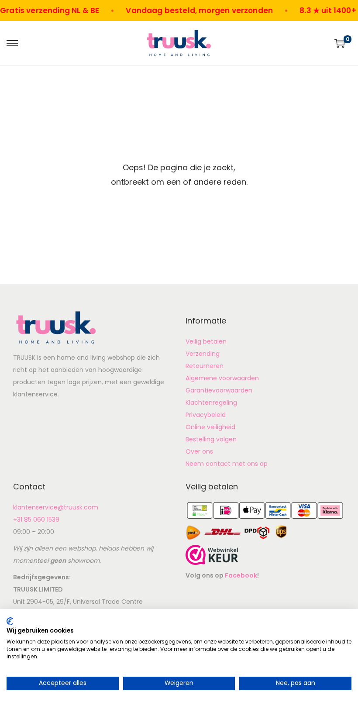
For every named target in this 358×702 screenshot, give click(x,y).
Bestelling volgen (211, 439)
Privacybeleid (206, 414)
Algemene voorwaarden (222, 378)
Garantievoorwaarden (219, 390)
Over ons (199, 451)
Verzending (203, 353)
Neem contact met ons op (227, 463)
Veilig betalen (206, 341)
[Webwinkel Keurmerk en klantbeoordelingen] (212, 554)
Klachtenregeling (211, 402)
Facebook (241, 575)
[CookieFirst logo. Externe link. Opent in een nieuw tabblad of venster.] (10, 621)
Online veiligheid (210, 427)
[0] (339, 43)
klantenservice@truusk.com (55, 507)
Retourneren (205, 365)
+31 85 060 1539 (36, 519)
